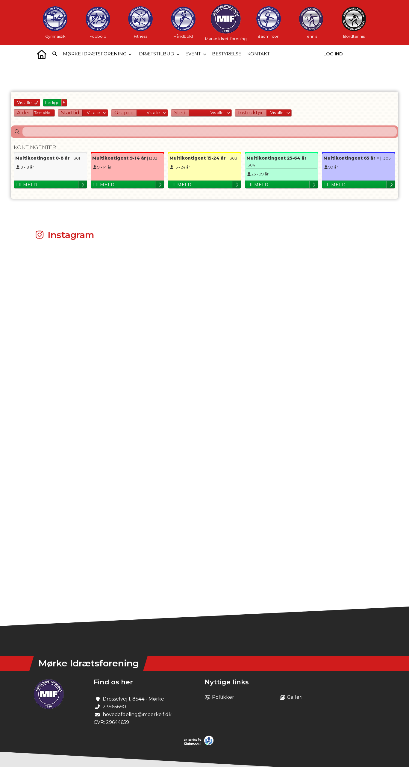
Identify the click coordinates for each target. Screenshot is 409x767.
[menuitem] (41, 54)
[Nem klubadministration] (200, 744)
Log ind (333, 54)
